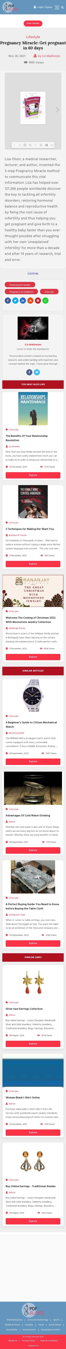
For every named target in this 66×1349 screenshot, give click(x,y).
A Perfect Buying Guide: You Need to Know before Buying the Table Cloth (32, 906)
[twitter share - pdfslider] (15, 300)
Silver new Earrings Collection (24, 1009)
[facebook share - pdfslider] (8, 300)
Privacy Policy (28, 1341)
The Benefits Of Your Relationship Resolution (27, 438)
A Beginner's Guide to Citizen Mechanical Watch (31, 724)
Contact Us (33, 1346)
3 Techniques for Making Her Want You (30, 529)
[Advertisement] (33, 1267)
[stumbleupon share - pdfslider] (30, 300)
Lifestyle (33, 37)
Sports (56, 1320)
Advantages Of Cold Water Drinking (28, 815)
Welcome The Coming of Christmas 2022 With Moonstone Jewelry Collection (31, 620)
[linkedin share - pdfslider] (23, 300)
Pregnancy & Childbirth (21, 292)
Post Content (33, 23)
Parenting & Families (20, 285)
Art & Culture (55, 1325)
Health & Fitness (12, 1325)
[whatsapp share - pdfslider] (45, 300)
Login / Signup (45, 7)
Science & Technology (37, 1320)
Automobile (11, 1330)
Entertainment (29, 1330)
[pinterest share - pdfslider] (38, 300)
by (49, 56)
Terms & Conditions (49, 1341)
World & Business (14, 1320)
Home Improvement (50, 1330)
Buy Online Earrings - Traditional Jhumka (30, 1186)
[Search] (62, 8)
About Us (12, 1341)
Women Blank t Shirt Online (23, 1097)
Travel (41, 1325)
